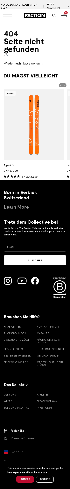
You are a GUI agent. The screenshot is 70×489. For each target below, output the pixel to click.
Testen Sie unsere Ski (18, 355)
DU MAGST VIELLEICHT (31, 75)
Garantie (43, 333)
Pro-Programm (47, 401)
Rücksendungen (15, 333)
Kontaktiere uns (48, 326)
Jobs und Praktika (16, 407)
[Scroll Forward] (64, 85)
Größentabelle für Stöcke (50, 363)
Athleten (43, 394)
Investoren (44, 407)
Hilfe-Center (12, 326)
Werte (8, 401)
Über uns (10, 394)
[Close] (66, 465)
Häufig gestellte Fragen (48, 341)
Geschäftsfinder (48, 355)
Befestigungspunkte (51, 349)
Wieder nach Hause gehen (24, 63)
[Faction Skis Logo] (35, 15)
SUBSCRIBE (35, 260)
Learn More (16, 207)
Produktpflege (14, 349)
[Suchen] (54, 15)
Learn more (40, 472)
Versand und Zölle (16, 339)
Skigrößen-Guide (16, 362)
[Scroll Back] (61, 85)
